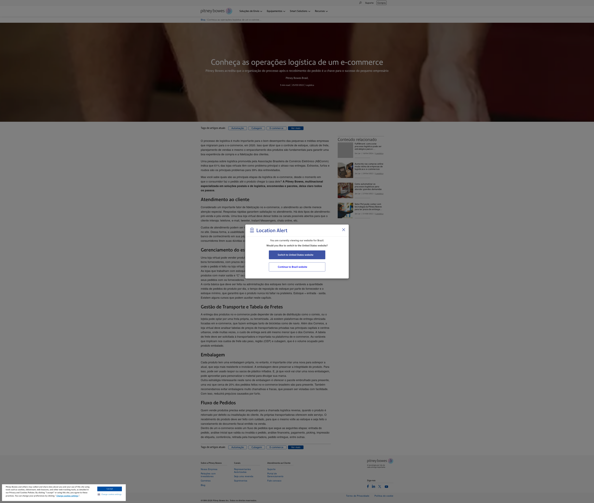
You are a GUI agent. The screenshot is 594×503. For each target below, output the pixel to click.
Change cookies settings (67, 496)
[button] (109, 494)
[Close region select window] (343, 229)
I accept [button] (109, 489)
